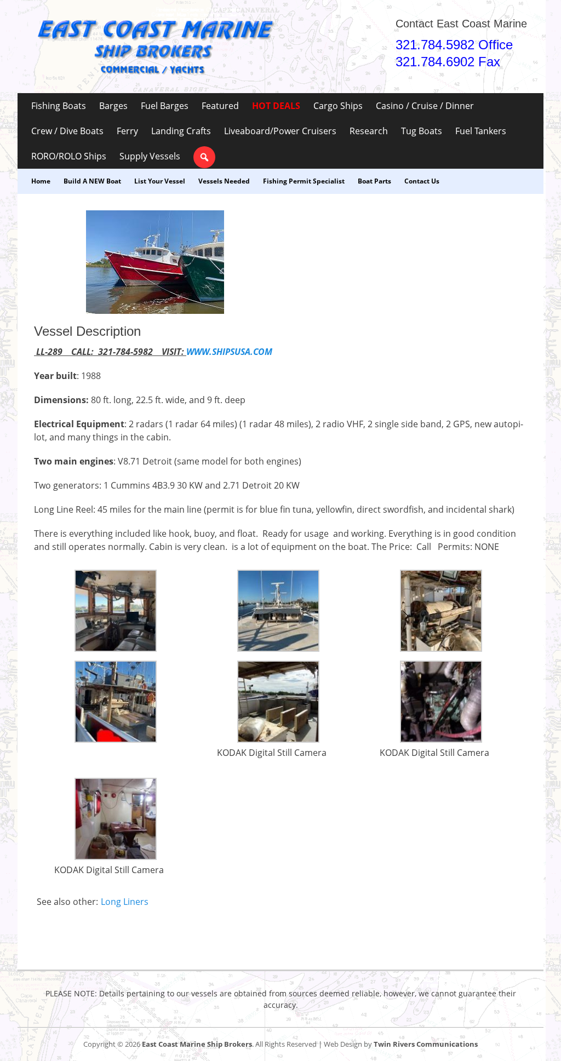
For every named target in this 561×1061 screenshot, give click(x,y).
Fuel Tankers (480, 131)
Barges (113, 106)
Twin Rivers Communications (426, 1044)
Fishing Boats (58, 106)
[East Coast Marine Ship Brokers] (154, 46)
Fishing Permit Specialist (304, 181)
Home (40, 181)
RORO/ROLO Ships (68, 156)
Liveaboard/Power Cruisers (280, 131)
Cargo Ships (338, 106)
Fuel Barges (164, 106)
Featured (220, 106)
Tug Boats (421, 131)
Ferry (127, 131)
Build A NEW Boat (92, 181)
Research (369, 131)
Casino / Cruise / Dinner (425, 106)
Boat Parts (374, 181)
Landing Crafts (181, 131)
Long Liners (124, 902)
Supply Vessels (149, 156)
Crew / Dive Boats (67, 131)
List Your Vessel (159, 181)
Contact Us (421, 181)
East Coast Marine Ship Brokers (197, 1044)
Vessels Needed (224, 181)
